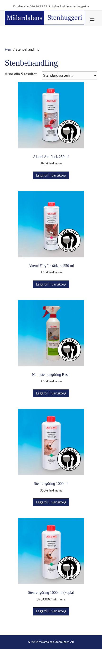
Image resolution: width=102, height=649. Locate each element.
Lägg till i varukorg (51, 175)
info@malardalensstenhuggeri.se (69, 6)
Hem (8, 49)
